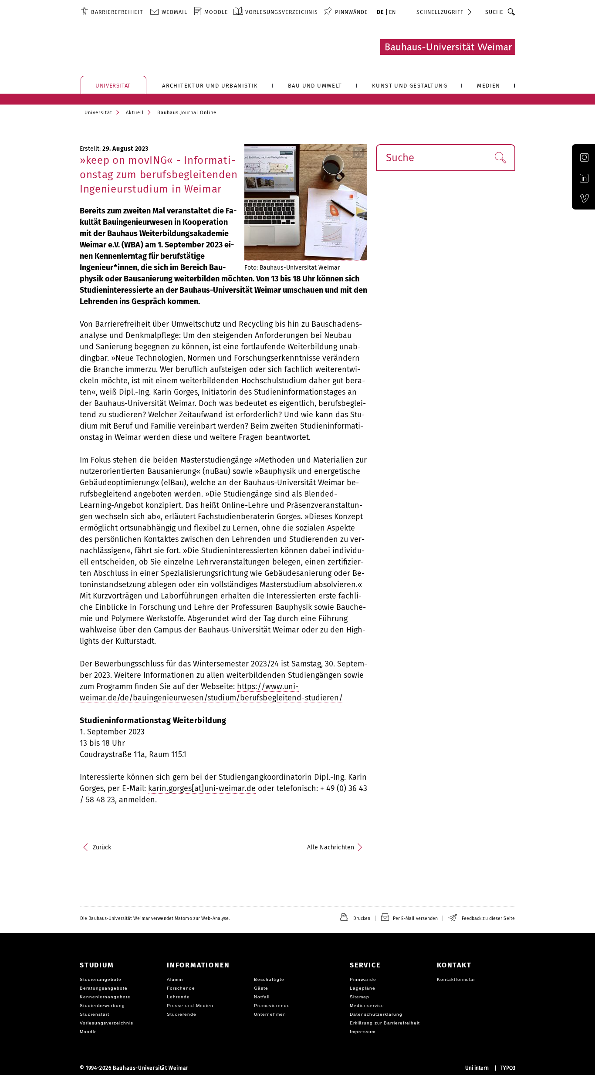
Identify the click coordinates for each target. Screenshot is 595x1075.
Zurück (102, 847)
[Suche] (511, 11)
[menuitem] (111, 11)
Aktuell (135, 112)
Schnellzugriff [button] (439, 12)
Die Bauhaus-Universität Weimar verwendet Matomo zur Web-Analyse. (155, 918)
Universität (98, 112)
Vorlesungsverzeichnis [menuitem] (281, 12)
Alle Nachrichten (330, 847)
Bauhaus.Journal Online (186, 112)
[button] (500, 157)
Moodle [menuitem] (216, 12)
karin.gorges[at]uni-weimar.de (202, 788)
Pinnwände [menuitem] (351, 12)
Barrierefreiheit (117, 12)
